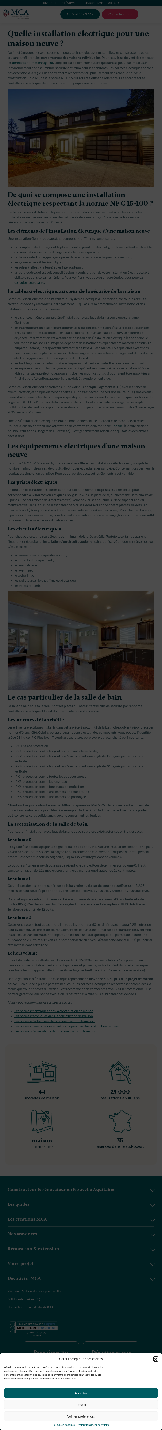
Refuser (81, 1405)
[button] (156, 1359)
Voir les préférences (81, 1416)
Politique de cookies (64, 1424)
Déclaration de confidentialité (93, 1424)
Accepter (81, 1393)
